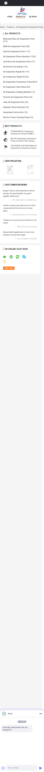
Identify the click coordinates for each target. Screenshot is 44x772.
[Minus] (40, 713)
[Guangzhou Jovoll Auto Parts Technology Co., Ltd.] (22, 11)
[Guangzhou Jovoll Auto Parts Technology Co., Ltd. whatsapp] (13, 257)
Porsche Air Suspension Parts (15, 97)
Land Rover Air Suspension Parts (17, 61)
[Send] (41, 768)
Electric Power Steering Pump (16, 117)
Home (9, 17)
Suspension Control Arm (13, 112)
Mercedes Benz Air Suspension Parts (19, 39)
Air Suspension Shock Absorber (16, 56)
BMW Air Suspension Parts (14, 46)
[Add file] (3, 768)
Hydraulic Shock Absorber (14, 107)
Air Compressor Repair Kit (14, 77)
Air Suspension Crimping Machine (17, 92)
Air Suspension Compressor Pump (17, 82)
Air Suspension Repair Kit (13, 72)
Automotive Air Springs (13, 66)
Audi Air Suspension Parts (14, 51)
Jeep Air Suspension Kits (13, 102)
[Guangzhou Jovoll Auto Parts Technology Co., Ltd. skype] (25, 256)
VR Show (33, 17)
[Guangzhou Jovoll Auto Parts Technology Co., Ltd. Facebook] (6, 3)
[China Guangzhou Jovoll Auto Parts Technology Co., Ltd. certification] (10, 169)
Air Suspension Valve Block (14, 87)
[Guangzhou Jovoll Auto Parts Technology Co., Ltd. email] (6, 257)
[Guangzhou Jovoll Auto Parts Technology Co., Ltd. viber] (6, 261)
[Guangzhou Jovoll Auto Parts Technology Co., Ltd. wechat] (19, 257)
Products (20, 17)
